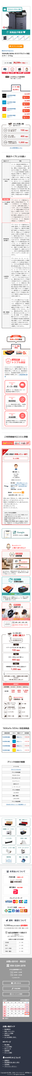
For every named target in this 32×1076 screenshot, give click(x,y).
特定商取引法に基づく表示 (11, 1062)
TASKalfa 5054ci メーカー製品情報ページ (16, 804)
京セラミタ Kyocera (7, 51)
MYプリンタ (7, 1049)
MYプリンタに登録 (15, 46)
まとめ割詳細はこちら (16, 148)
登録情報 (6, 1050)
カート (27, 97)
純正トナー (19, 737)
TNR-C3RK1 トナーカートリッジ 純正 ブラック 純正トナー (19, 483)
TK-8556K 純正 (6, 737)
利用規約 (6, 1064)
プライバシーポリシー (10, 1066)
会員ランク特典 (8, 1033)
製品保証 (6, 1035)
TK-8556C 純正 (6, 741)
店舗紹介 (6, 1060)
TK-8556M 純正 (6, 745)
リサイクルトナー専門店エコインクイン (19, 1073)
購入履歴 (6, 1044)
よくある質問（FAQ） (10, 1037)
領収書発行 (7, 1029)
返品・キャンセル (9, 1031)
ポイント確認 (8, 1052)
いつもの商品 (8, 1046)
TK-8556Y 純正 (6, 750)
